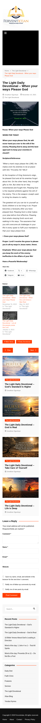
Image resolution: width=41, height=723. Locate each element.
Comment (7, 534)
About (12, 719)
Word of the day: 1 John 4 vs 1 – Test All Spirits (20, 647)
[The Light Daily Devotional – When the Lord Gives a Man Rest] (26, 290)
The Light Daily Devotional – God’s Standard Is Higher (18, 626)
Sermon (8, 686)
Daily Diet (8, 671)
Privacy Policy (30, 719)
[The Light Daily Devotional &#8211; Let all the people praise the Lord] (10, 315)
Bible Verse (9, 342)
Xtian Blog (9, 696)
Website (6, 567)
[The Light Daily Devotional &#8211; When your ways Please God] (10, 290)
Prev (9, 350)
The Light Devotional (12, 97)
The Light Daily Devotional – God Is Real (20, 632)
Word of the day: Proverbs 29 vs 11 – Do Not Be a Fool (20, 654)
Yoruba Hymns (10, 701)
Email (5, 557)
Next (32, 350)
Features (8, 681)
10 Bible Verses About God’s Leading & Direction (20, 639)
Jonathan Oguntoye (11, 95)
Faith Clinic (9, 676)
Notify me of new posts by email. (17, 589)
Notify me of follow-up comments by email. (20, 584)
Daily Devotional (24, 342)
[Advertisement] (21, 50)
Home (5, 719)
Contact (19, 719)
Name (5, 547)
